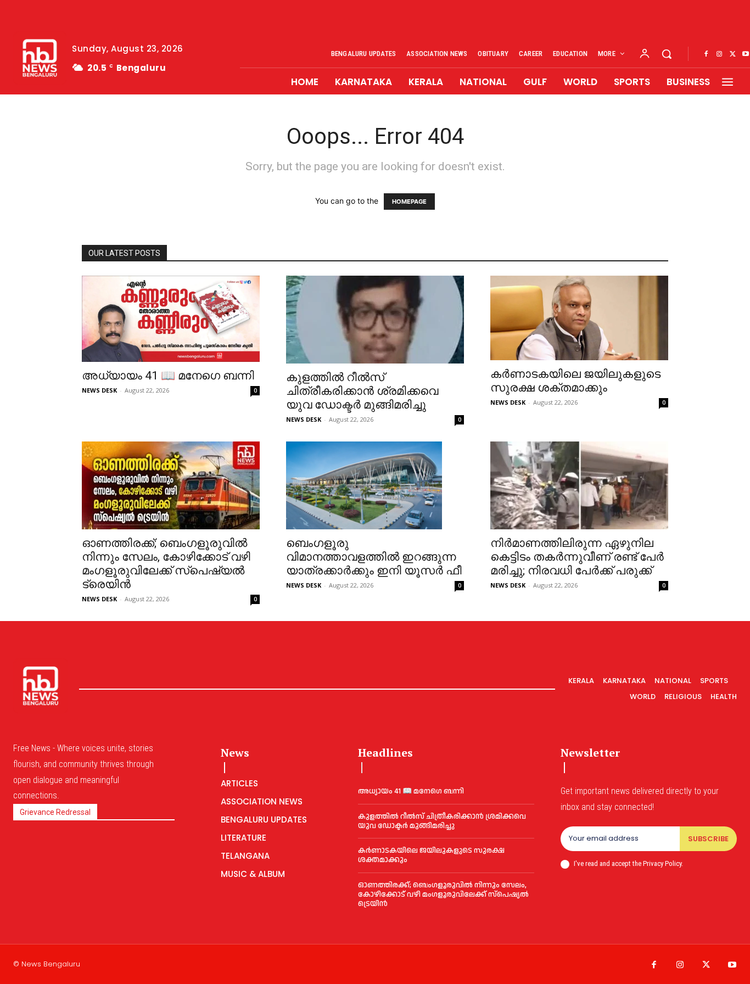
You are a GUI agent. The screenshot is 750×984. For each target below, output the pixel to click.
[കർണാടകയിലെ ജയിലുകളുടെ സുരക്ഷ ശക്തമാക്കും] (579, 318)
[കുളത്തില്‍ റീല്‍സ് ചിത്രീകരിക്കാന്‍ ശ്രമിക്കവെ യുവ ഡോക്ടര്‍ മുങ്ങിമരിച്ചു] (375, 320)
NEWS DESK (99, 390)
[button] (666, 54)
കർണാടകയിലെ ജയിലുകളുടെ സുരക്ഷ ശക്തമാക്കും (575, 380)
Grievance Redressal (55, 812)
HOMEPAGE (409, 201)
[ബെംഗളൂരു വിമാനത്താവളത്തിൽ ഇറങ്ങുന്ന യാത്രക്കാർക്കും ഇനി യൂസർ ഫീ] (375, 485)
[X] (732, 54)
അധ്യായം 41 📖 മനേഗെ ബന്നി (168, 375)
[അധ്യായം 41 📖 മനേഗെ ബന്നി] (171, 319)
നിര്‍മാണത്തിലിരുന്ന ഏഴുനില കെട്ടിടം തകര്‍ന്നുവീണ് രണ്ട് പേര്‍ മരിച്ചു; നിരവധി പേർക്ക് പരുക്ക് (577, 556)
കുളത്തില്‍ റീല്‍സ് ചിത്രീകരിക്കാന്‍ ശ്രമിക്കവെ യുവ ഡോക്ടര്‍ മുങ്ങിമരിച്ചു (362, 391)
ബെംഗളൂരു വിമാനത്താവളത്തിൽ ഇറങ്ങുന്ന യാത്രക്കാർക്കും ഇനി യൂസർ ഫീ (374, 556)
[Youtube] (732, 965)
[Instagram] (719, 54)
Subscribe (708, 839)
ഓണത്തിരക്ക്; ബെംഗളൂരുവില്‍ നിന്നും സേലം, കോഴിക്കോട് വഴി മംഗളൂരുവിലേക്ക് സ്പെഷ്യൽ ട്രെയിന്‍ (166, 563)
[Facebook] (706, 54)
